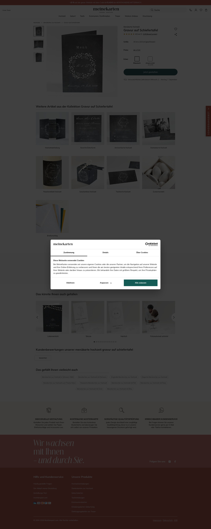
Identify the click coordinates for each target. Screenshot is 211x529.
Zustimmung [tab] (68, 252)
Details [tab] (106, 252)
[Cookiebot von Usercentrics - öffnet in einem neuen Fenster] (147, 244)
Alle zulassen (140, 283)
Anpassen (104, 283)
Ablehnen (70, 283)
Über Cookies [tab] (142, 252)
